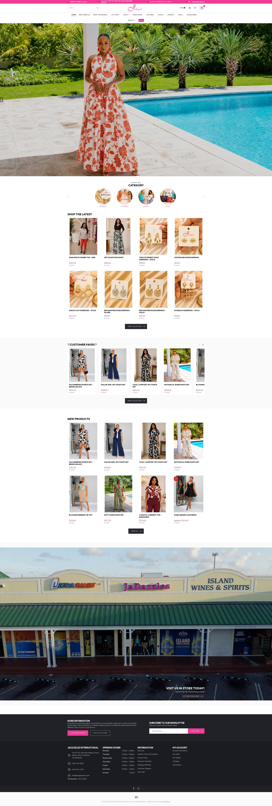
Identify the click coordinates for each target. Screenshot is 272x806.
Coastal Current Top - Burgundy (150, 516)
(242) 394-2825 (78, 763)
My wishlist (177, 758)
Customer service (198, 2)
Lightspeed (142, 802)
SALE (141, 20)
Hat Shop (115, 15)
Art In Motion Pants (113, 257)
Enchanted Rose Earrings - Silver (117, 311)
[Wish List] (195, 8)
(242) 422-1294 (78, 769)
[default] (139, 253)
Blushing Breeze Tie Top (80, 515)
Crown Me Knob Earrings (186, 257)
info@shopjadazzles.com (81, 775)
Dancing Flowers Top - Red (82, 257)
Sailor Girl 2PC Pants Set (113, 385)
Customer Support (144, 768)
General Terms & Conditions (148, 754)
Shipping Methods (144, 765)
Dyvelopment (165, 802)
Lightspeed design (153, 802)
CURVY (125, 15)
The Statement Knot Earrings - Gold (149, 258)
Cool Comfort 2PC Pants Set (145, 386)
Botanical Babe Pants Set (176, 385)
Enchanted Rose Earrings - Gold (152, 311)
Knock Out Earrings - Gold (82, 310)
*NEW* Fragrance (100, 15)
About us (141, 751)
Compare (176, 761)
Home (73, 15)
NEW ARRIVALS (84, 15)
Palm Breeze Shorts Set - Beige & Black (81, 386)
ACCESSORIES (192, 15)
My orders (176, 754)
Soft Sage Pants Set (114, 515)
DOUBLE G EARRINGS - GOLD (187, 310)
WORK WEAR (137, 15)
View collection (135, 326)
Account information (180, 751)
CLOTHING (150, 15)
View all (134, 531)
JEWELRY (171, 15)
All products (177, 765)
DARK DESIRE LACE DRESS (185, 515)
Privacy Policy (143, 758)
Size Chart (141, 772)
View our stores (100, 733)
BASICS (160, 15)
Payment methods (144, 761)
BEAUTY (131, 20)
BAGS (180, 15)
